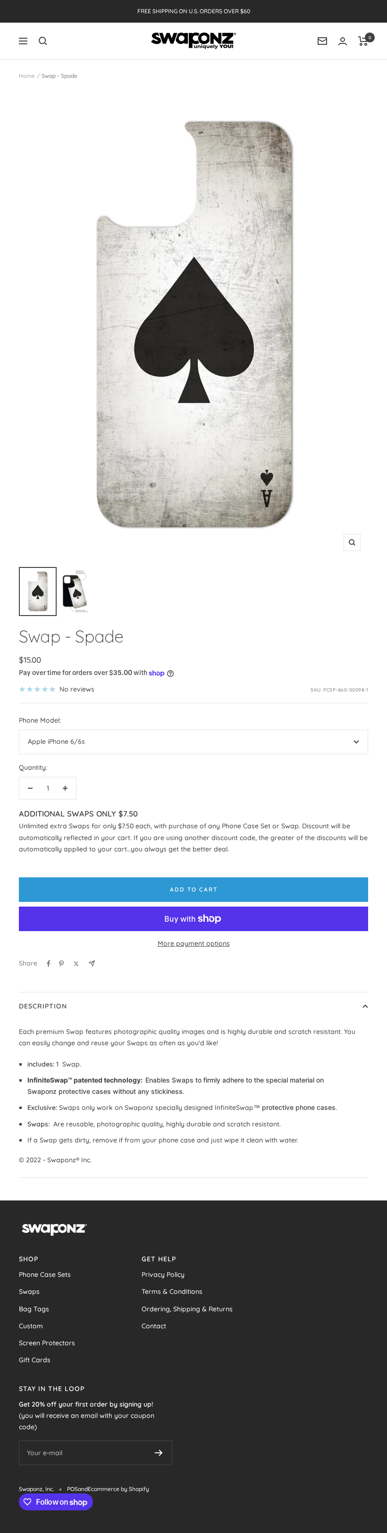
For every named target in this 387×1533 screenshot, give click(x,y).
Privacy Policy (163, 1274)
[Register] (159, 1453)
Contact (154, 1326)
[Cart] (363, 41)
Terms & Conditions (172, 1291)
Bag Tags (34, 1309)
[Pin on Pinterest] (61, 963)
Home (27, 75)
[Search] (43, 41)
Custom (31, 1326)
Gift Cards (34, 1360)
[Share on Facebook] (48, 963)
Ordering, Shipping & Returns (187, 1309)
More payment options (194, 943)
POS (72, 1488)
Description (43, 1006)
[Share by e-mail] (92, 963)
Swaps (29, 1291)
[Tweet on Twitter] (76, 963)
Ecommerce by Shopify (118, 1488)
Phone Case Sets (45, 1274)
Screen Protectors (47, 1343)
